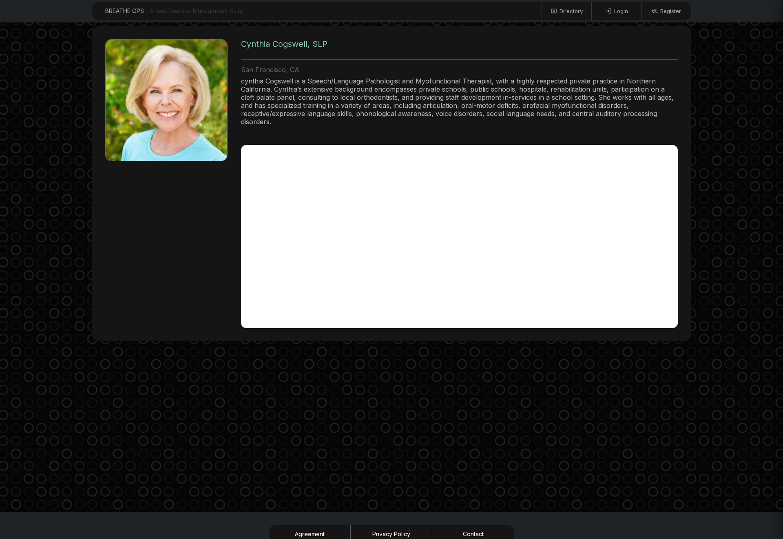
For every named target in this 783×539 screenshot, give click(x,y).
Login (621, 11)
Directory (571, 11)
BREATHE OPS (174, 10)
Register (670, 11)
